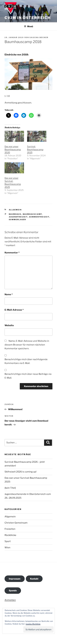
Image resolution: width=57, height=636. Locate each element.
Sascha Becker (38, 37)
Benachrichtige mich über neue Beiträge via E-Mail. (28, 376)
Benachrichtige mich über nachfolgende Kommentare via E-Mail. (26, 361)
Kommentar (12, 252)
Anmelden (10, 600)
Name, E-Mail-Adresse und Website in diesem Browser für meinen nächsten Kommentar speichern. (27, 345)
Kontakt (34, 578)
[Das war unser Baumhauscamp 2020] (14, 136)
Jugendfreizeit (18, 217)
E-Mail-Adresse (14, 309)
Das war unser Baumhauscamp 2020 (13, 149)
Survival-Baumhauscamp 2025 (35, 149)
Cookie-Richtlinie (33, 624)
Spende (13, 590)
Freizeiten (10, 529)
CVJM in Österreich (28, 18)
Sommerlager (17, 219)
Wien (7, 547)
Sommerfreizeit (39, 217)
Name (9, 294)
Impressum (14, 578)
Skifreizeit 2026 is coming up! (20, 471)
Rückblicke (10, 535)
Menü (30, 26)
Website (9, 325)
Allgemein (15, 210)
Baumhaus (15, 214)
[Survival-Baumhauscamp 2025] (37, 136)
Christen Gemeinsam (16, 522)
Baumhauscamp (32, 214)
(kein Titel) (10, 488)
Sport (8, 541)
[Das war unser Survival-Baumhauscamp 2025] (14, 167)
